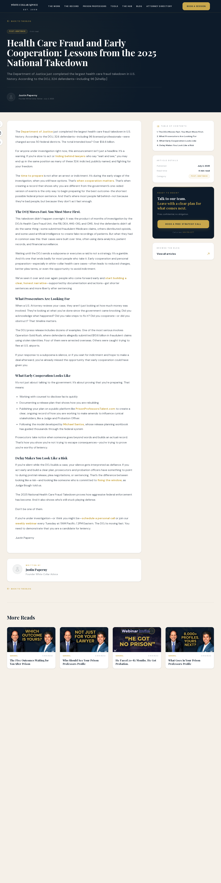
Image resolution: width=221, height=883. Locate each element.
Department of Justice (37, 131)
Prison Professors (94, 6)
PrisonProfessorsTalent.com (95, 409)
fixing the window (110, 480)
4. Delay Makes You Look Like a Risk (175, 145)
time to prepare (32, 175)
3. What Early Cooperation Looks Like (176, 140)
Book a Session (196, 6)
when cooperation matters (95, 181)
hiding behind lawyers (70, 156)
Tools (114, 6)
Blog (139, 6)
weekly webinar (26, 523)
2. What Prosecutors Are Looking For (177, 136)
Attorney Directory (159, 6)
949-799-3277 (188, 232)
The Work (54, 6)
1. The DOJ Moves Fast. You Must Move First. (180, 131)
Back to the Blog (21, 21)
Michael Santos (73, 424)
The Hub (127, 6)
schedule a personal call (98, 518)
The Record (71, 6)
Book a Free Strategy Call (183, 224)
